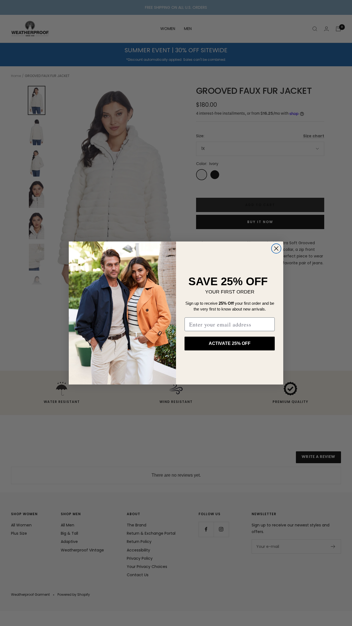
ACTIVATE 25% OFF (230, 343)
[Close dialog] (276, 248)
